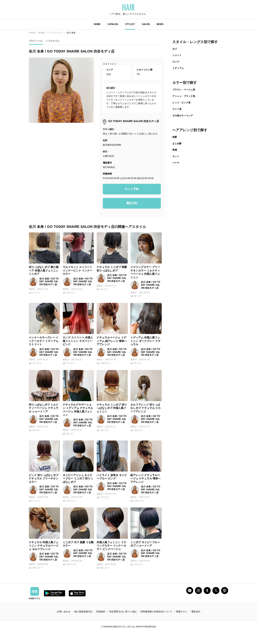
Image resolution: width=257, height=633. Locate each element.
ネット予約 (132, 188)
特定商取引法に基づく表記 (123, 611)
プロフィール (35, 41)
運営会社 (195, 611)
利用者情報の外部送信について (156, 611)
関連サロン (181, 611)
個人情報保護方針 (83, 611)
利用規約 (100, 611)
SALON (146, 24)
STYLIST (130, 24)
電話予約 (131, 203)
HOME (97, 24)
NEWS (160, 24)
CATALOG (113, 24)
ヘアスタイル (53, 41)
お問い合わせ (63, 611)
